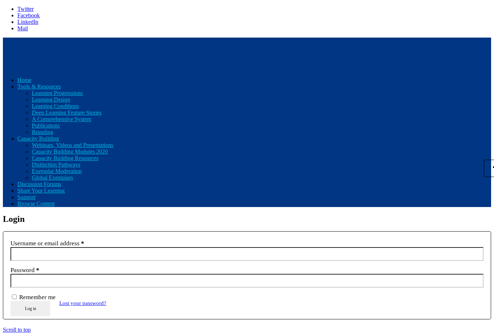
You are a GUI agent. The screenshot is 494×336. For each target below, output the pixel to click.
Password (24, 270)
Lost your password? (82, 303)
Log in (30, 308)
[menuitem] (254, 80)
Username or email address (47, 243)
